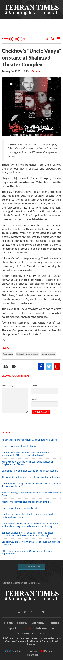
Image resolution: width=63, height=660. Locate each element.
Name (34, 385)
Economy (37, 622)
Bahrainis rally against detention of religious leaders (30, 470)
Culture (35, 71)
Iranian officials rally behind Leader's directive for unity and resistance (28, 515)
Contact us (34, 582)
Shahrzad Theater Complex (27, 354)
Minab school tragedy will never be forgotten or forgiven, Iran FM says (27, 463)
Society (22, 622)
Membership (20, 582)
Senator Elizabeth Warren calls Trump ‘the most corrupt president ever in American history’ (27, 534)
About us (7, 582)
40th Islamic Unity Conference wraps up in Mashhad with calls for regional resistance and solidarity (30, 525)
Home (8, 622)
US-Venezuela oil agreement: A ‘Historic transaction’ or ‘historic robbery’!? (31, 484)
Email (34, 399)
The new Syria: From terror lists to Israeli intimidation (31, 477)
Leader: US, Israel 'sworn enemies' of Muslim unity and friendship (31, 543)
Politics (53, 622)
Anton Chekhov (48, 354)
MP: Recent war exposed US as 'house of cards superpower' (27, 552)
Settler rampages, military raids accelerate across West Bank (31, 494)
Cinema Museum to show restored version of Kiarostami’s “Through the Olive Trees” (26, 454)
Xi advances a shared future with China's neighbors (29, 439)
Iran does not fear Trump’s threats (20, 507)
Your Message (8, 385)
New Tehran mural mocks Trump (19, 445)
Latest (6, 432)
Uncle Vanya (7, 354)
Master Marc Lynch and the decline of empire (26, 501)
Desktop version (31, 566)
